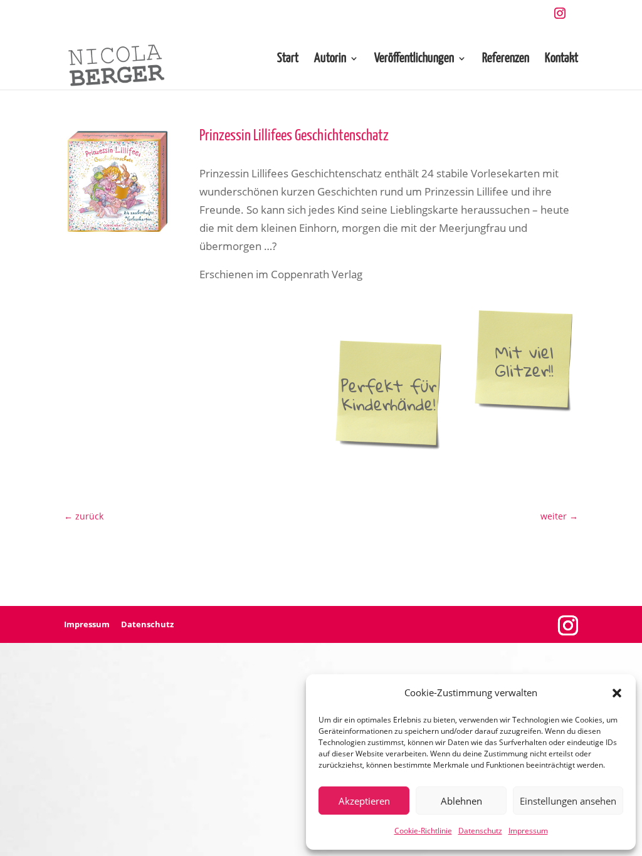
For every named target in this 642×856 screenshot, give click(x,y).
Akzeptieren (364, 801)
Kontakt (561, 59)
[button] (617, 693)
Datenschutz (480, 830)
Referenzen (505, 59)
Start (287, 59)
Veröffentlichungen (414, 59)
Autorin (330, 59)
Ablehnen (461, 801)
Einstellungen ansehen (568, 801)
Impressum (528, 830)
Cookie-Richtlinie (423, 830)
